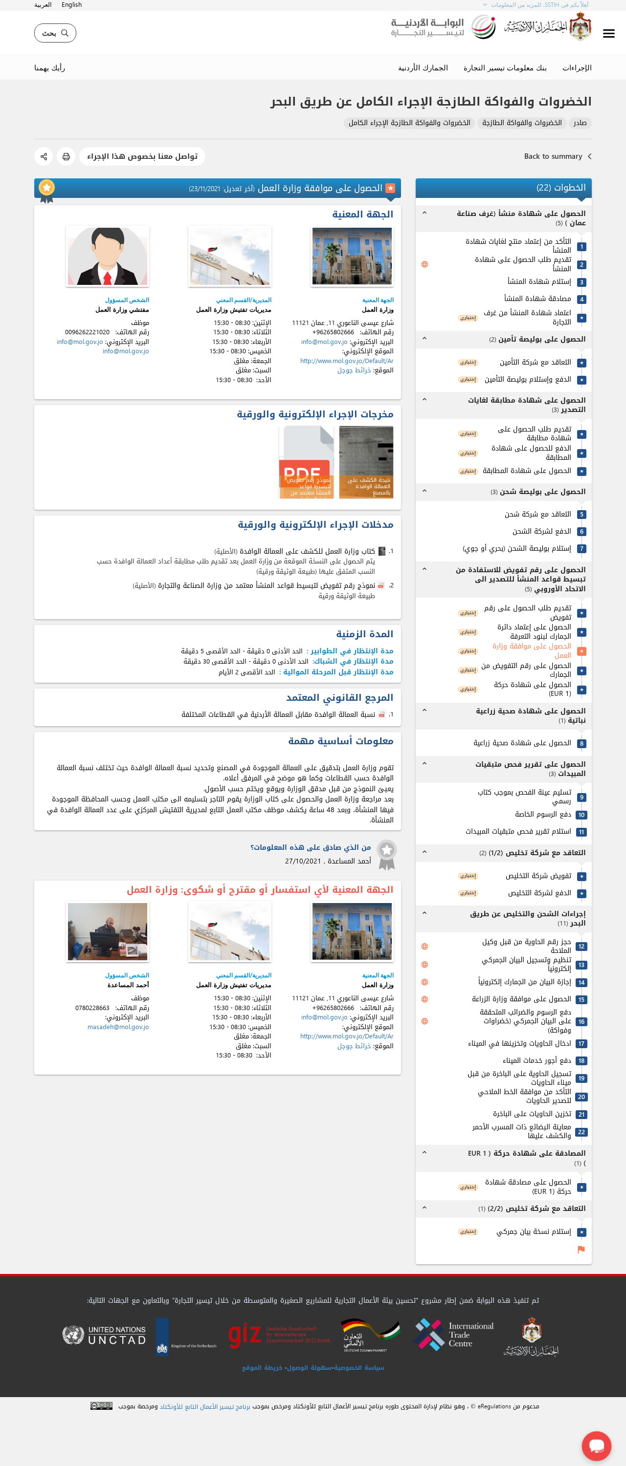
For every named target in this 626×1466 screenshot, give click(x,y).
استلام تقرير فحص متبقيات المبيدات (518, 832)
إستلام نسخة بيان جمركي (533, 1232)
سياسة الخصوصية (359, 1367)
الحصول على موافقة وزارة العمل (531, 651)
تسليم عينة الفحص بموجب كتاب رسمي (524, 797)
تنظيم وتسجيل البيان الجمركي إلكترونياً (526, 965)
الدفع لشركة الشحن (542, 532)
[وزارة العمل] (352, 256)
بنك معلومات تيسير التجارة (505, 67)
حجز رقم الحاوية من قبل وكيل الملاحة (526, 947)
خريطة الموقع (262, 1367)
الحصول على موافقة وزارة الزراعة (521, 999)
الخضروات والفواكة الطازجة (522, 123)
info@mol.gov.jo (324, 342)
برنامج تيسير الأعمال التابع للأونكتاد (205, 1407)
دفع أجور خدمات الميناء (537, 1061)
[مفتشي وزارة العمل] (107, 256)
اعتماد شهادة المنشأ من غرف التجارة (527, 318)
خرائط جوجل (354, 370)
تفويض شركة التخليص (538, 876)
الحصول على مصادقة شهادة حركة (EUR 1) (528, 1187)
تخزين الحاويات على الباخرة (532, 1114)
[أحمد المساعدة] (107, 931)
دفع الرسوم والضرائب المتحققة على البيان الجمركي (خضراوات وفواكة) (525, 1021)
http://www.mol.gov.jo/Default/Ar (347, 361)
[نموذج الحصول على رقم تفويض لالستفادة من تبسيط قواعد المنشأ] (307, 463)
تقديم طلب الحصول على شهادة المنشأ (523, 265)
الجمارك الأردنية (423, 67)
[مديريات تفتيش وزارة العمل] (229, 256)
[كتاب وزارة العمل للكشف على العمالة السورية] (383, 551)
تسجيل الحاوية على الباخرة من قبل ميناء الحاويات (519, 1079)
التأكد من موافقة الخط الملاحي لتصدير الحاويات (524, 1097)
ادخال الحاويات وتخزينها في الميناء (519, 1044)
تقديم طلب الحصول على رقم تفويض (527, 613)
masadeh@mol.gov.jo (118, 1027)
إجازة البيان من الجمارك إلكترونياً (524, 982)
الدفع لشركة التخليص (539, 893)
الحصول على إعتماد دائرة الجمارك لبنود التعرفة (534, 632)
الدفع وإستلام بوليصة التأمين (528, 380)
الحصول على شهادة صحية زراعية (522, 743)
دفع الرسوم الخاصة (543, 814)
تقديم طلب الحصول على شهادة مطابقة (534, 434)
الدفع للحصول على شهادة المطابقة (531, 453)
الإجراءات (577, 67)
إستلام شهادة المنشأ (539, 282)
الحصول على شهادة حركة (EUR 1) (532, 690)
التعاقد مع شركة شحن (538, 514)
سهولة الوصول (309, 1367)
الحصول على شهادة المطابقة (527, 471)
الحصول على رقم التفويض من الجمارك (526, 671)
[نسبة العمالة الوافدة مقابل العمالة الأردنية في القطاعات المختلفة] (383, 715)
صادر (580, 123)
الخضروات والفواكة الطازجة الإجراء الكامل (409, 123)
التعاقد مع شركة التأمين (535, 362)
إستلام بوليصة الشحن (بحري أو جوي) (517, 549)
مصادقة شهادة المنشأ (537, 299)
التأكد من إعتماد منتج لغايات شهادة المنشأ (518, 246)
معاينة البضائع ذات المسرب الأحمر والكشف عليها (521, 1132)
